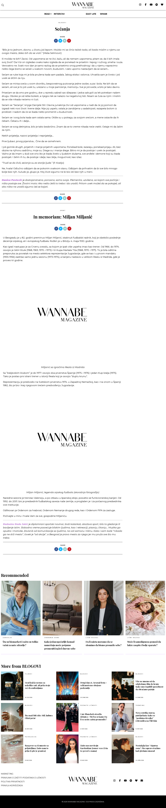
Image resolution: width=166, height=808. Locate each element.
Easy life (91, 14)
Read (47, 14)
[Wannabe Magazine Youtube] (151, 4)
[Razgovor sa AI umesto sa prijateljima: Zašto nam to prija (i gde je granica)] (12, 749)
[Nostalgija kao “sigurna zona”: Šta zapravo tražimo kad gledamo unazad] (123, 749)
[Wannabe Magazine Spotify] (156, 4)
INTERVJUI (59, 14)
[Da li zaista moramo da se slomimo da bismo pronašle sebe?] (104, 608)
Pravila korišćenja (12, 785)
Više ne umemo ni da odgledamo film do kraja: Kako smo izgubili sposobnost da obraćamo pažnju (149, 685)
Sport (63, 210)
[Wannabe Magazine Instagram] (140, 4)
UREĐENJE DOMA (51, 637)
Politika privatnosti (13, 781)
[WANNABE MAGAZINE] (83, 784)
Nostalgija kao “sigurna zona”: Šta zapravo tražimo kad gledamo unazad (148, 748)
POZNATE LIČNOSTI (88, 705)
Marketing (7, 774)
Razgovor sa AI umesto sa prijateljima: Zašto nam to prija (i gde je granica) (37, 748)
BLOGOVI (62, 22)
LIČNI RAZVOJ (92, 637)
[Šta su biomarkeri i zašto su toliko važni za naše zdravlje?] (21, 608)
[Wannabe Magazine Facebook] (145, 4)
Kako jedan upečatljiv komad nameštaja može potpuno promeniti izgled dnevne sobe (59, 645)
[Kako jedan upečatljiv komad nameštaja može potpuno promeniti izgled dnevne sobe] (62, 608)
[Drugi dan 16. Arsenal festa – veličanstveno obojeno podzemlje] (67, 686)
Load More (83, 560)
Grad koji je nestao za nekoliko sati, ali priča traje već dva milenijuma (37, 685)
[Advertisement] (143, 38)
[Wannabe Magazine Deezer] (162, 4)
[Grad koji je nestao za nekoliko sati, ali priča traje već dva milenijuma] (12, 686)
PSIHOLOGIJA (31, 736)
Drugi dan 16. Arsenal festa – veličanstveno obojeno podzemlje (93, 685)
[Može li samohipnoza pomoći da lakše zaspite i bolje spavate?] (145, 608)
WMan (103, 14)
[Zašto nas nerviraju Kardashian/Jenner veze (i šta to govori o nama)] (67, 749)
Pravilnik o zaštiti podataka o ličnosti (23, 778)
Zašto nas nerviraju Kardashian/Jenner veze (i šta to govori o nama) (94, 748)
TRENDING (140, 705)
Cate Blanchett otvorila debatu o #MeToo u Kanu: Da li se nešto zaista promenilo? (93, 717)
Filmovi (28, 674)
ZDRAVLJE (7, 637)
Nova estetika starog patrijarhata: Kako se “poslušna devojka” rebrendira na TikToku (146, 716)
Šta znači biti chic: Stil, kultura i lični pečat (38, 716)
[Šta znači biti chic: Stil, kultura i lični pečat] (12, 717)
